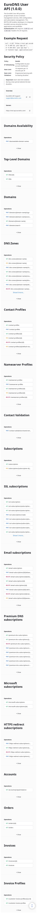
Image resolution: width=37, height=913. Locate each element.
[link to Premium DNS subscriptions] (3, 618)
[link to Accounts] (3, 774)
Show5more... (18, 535)
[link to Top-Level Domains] (3, 159)
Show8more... (18, 292)
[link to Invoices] (3, 845)
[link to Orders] (3, 807)
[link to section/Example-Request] (3, 38)
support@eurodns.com (13, 98)
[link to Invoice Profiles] (3, 883)
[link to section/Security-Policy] (3, 56)
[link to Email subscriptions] (3, 552)
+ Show (18, 148)
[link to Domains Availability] (3, 126)
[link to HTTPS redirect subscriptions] (3, 726)
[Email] (30, 97)
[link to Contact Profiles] (3, 309)
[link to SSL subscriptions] (3, 486)
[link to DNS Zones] (3, 243)
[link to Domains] (3, 197)
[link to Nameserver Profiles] (3, 364)
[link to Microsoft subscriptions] (3, 685)
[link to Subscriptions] (3, 448)
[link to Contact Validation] (3, 415)
